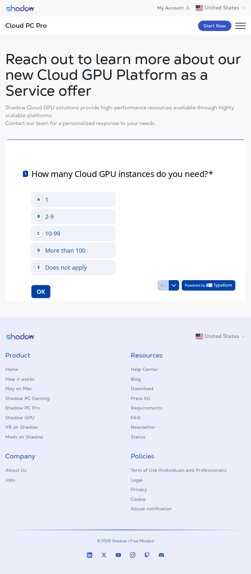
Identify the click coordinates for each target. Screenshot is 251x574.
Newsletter (143, 427)
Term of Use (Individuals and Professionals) (179, 470)
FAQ (135, 418)
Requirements (146, 408)
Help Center (144, 369)
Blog (136, 379)
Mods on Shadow (24, 437)
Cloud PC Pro (26, 25)
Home (11, 369)
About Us (15, 470)
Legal (137, 480)
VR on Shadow (21, 427)
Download (142, 388)
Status (138, 437)
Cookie (138, 499)
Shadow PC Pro (22, 408)
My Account (170, 8)
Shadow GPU (20, 418)
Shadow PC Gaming (27, 398)
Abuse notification (151, 509)
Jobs (10, 480)
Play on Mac (18, 388)
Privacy (139, 489)
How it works (19, 379)
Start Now (214, 26)
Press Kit (140, 398)
